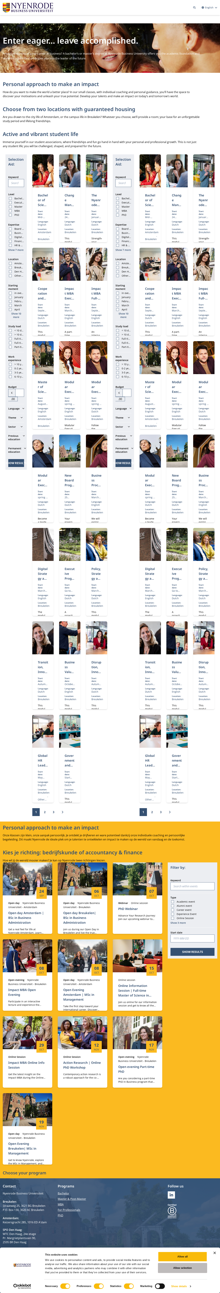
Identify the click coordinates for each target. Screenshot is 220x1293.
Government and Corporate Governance (70, 770)
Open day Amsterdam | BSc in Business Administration (26, 918)
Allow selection (182, 1267)
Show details (179, 1286)
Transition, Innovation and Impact (43, 676)
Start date (176, 932)
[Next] (62, 812)
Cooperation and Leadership (42, 298)
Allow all (182, 1256)
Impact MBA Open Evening (22, 992)
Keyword (13, 177)
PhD (60, 1215)
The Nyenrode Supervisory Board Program (96, 212)
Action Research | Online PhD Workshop (82, 1065)
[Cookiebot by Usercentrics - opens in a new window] (22, 1286)
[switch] (99, 1286)
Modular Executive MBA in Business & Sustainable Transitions (96, 408)
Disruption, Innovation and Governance (96, 676)
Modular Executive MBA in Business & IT (70, 399)
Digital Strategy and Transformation (43, 581)
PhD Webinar (128, 909)
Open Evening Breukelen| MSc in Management (22, 1148)
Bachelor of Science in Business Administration (43, 214)
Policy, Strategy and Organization (96, 578)
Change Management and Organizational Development (70, 219)
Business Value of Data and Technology (70, 679)
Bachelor (63, 1193)
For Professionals (69, 1210)
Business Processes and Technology (96, 489)
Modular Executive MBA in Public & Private (43, 497)
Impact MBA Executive (70, 296)
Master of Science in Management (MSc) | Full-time (42, 403)
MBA (61, 1204)
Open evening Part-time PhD (136, 1069)
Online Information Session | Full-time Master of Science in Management (133, 993)
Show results (16, 463)
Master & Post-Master (72, 1199)
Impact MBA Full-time (96, 296)
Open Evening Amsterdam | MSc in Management (78, 994)
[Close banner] (214, 1253)
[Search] (194, 7)
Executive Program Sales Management (70, 586)
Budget (12, 387)
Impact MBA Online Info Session (26, 1065)
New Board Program (70, 482)
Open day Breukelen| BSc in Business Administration (79, 918)
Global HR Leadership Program (43, 768)
